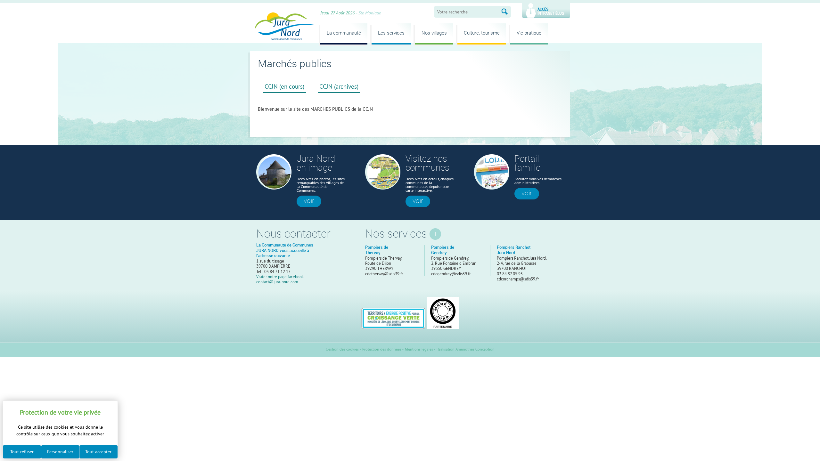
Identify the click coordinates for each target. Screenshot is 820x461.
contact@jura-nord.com (277, 281)
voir (309, 201)
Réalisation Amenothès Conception (466, 350)
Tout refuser (22, 452)
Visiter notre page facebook (280, 276)
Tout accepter (98, 452)
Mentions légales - (420, 350)
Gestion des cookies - (343, 350)
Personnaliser (60, 452)
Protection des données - (383, 350)
